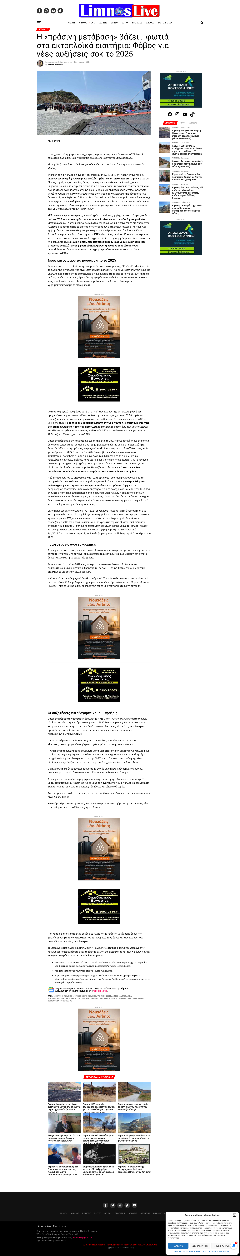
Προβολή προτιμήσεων (223, 1246)
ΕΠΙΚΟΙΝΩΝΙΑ (159, 1176)
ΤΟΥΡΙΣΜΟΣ (67, 985)
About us (145, 1176)
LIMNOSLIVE (94, 980)
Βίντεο (114, 23)
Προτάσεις (137, 23)
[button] (234, 1215)
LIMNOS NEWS (80, 980)
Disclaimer (174, 1176)
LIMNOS (68, 980)
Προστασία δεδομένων (134, 1208)
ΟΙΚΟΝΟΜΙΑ (54, 985)
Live (93, 23)
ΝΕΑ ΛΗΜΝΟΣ (139, 982)
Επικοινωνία (151, 1208)
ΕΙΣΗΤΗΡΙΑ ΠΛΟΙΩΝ (109, 982)
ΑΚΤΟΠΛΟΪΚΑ (126, 980)
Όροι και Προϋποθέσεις (94, 1208)
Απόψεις (150, 23)
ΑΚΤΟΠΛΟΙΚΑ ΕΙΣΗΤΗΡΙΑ (59, 982)
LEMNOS (59, 980)
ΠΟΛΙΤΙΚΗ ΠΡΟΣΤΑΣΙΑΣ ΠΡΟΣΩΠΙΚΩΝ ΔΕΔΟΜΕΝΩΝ (209, 1252)
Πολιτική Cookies (181, 1252)
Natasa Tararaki (55, 65)
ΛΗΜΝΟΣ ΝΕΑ (125, 982)
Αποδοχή (178, 1246)
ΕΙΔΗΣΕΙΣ (76, 982)
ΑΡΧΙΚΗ (71, 23)
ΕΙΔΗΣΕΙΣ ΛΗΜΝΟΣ (91, 982)
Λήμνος (83, 23)
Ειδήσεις (102, 23)
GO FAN (125, 23)
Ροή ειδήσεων (165, 23)
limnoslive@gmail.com (83, 1200)
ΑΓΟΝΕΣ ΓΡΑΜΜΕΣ (110, 980)
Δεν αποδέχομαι (200, 1246)
